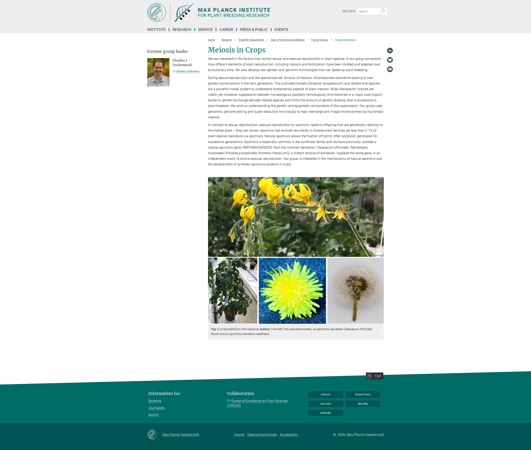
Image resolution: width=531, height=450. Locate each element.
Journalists (156, 408)
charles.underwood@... (191, 71)
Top (378, 376)
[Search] (382, 11)
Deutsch (349, 11)
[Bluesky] (390, 60)
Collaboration (240, 393)
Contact (325, 394)
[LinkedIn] (390, 50)
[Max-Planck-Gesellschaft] (154, 435)
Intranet (325, 403)
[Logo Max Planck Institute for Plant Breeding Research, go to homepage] (225, 12)
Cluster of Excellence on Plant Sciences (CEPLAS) (257, 403)
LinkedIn (325, 412)
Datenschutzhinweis (262, 435)
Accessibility (289, 435)
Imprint (239, 435)
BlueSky (363, 403)
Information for (164, 393)
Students (154, 401)
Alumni (153, 415)
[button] (380, 321)
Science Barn (363, 394)
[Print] (390, 69)
